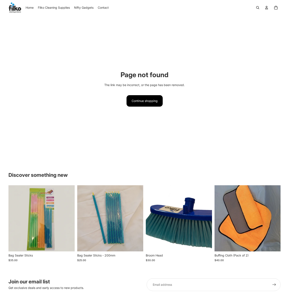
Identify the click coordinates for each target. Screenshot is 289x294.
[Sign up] (274, 284)
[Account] (266, 7)
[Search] (257, 7)
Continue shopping (145, 101)
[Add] (68, 245)
